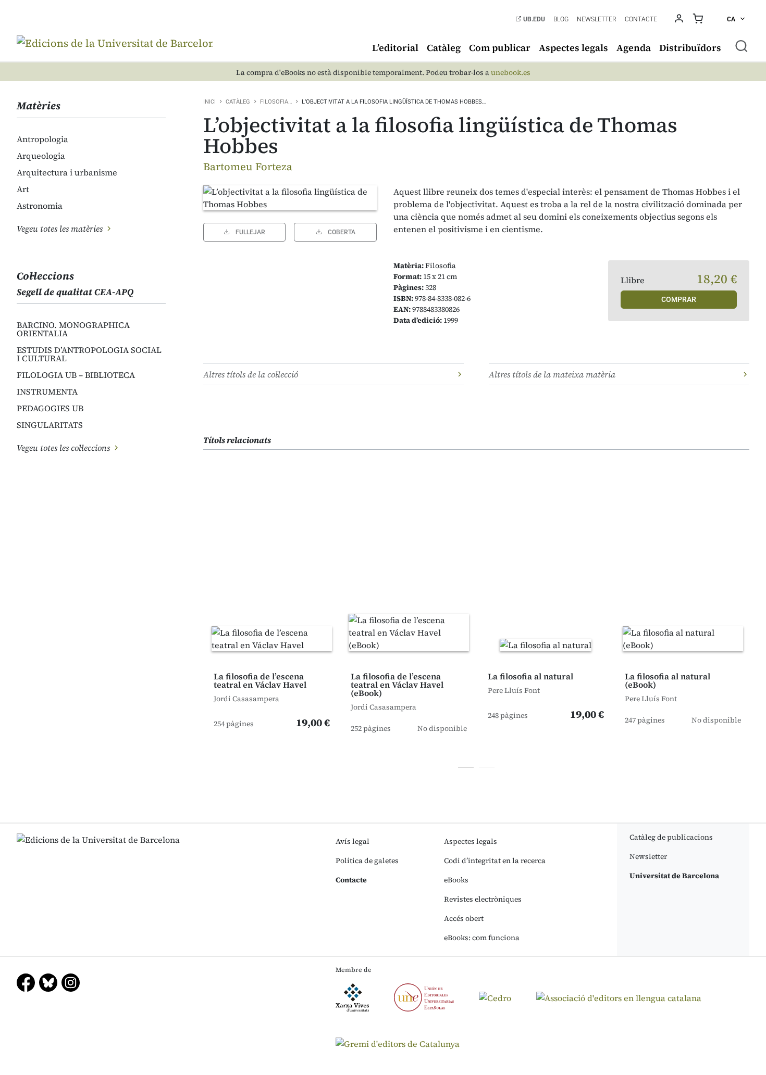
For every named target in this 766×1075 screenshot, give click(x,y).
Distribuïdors (690, 47)
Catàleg (444, 47)
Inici (209, 101)
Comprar (678, 299)
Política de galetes (367, 860)
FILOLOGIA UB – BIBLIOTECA (76, 375)
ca (732, 19)
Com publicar (499, 47)
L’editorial (395, 47)
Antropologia (42, 139)
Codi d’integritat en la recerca (495, 860)
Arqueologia (41, 155)
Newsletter (596, 19)
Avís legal (352, 841)
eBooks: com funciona (482, 937)
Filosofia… (276, 101)
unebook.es (510, 73)
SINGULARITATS (50, 425)
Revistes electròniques (483, 899)
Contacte (641, 19)
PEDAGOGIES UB (50, 408)
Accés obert (464, 918)
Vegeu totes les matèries (61, 228)
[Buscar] (741, 45)
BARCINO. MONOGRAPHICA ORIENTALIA (73, 329)
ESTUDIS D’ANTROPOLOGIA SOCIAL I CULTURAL (89, 354)
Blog (561, 19)
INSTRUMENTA (47, 391)
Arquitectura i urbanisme (67, 172)
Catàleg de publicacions (671, 837)
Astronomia (40, 205)
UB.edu (533, 19)
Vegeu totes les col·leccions (64, 447)
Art (23, 189)
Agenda (633, 47)
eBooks (456, 880)
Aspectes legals (573, 47)
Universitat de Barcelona (674, 875)
